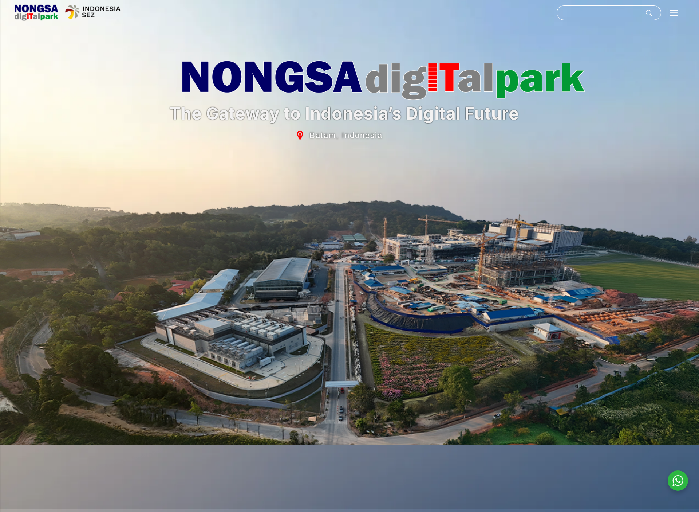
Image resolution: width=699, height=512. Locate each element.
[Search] (650, 12)
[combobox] (598, 12)
